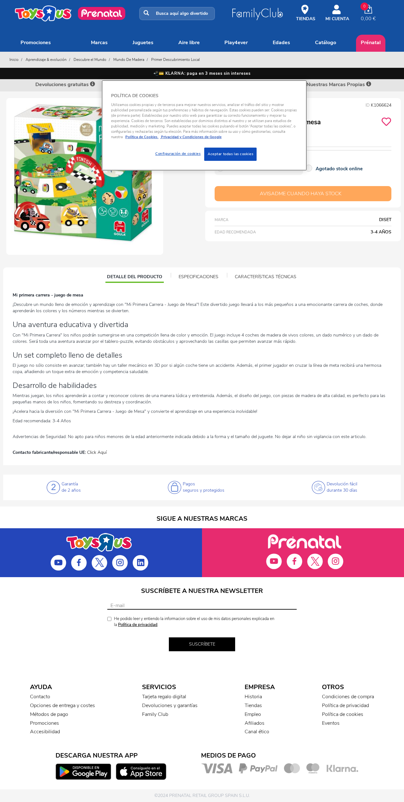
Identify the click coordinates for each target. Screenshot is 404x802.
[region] (204, 125)
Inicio (14, 59)
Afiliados (254, 723)
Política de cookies (342, 714)
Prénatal (371, 42)
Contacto (40, 696)
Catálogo (325, 42)
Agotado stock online (339, 169)
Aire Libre (189, 42)
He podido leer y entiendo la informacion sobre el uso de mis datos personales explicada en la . (194, 622)
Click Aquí (97, 452)
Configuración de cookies (178, 153)
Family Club (155, 714)
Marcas (99, 42)
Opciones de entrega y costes (62, 705)
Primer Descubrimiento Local (175, 59)
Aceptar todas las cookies (230, 153)
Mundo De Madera (128, 59)
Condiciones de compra (348, 696)
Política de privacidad (137, 625)
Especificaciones (198, 277)
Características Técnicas (265, 277)
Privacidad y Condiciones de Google (191, 136)
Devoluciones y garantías (170, 705)
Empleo (253, 714)
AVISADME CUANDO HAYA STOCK (301, 193)
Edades (281, 42)
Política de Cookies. (141, 136)
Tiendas (253, 705)
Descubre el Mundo (90, 59)
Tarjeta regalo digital (164, 696)
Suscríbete (202, 644)
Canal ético (257, 731)
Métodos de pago (49, 714)
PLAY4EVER (236, 42)
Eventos (331, 723)
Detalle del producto (134, 277)
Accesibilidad (45, 731)
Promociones (36, 42)
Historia (253, 696)
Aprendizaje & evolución (46, 59)
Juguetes (143, 42)
